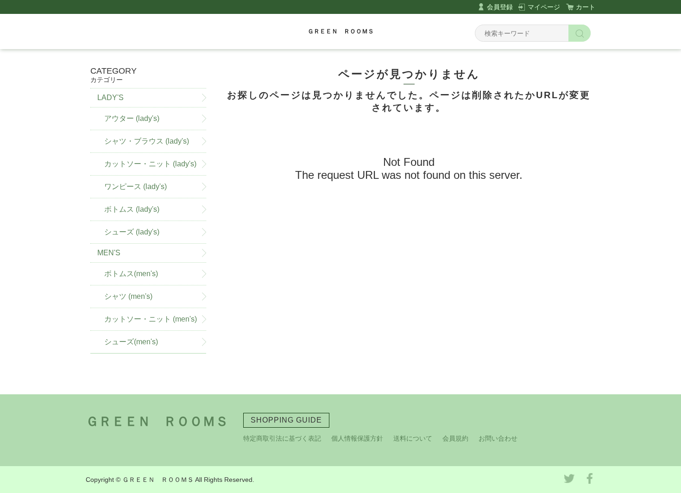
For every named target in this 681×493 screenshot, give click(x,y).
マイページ (544, 7)
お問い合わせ (498, 438)
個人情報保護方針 (357, 438)
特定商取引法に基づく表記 (282, 438)
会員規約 (455, 438)
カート (585, 7)
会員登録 (500, 7)
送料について (412, 438)
